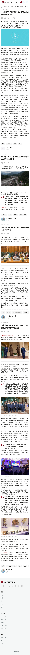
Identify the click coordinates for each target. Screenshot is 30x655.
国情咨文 (22, 6)
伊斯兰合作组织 (17, 312)
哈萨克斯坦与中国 (11, 566)
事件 (18, 6)
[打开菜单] (27, 2)
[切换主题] (22, 2)
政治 (2, 598)
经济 (2, 604)
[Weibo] (12, 586)
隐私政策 (3, 619)
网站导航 (3, 637)
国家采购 (3, 628)
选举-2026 (6, 6)
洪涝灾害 (4, 214)
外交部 (16, 214)
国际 (2, 607)
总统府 (11, 6)
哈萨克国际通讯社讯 (7, 335)
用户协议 (3, 616)
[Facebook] (11, 18)
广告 (2, 643)
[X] (14, 18)
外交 (15, 144)
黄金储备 (9, 144)
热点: (1, 6)
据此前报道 (4, 207)
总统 (3, 144)
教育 (3, 566)
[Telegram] (8, 18)
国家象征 (3, 622)
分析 (2, 601)
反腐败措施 (4, 625)
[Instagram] (2, 18)
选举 (20, 144)
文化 (20, 566)
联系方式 (3, 640)
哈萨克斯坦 (23, 214)
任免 (15, 6)
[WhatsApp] (5, 18)
